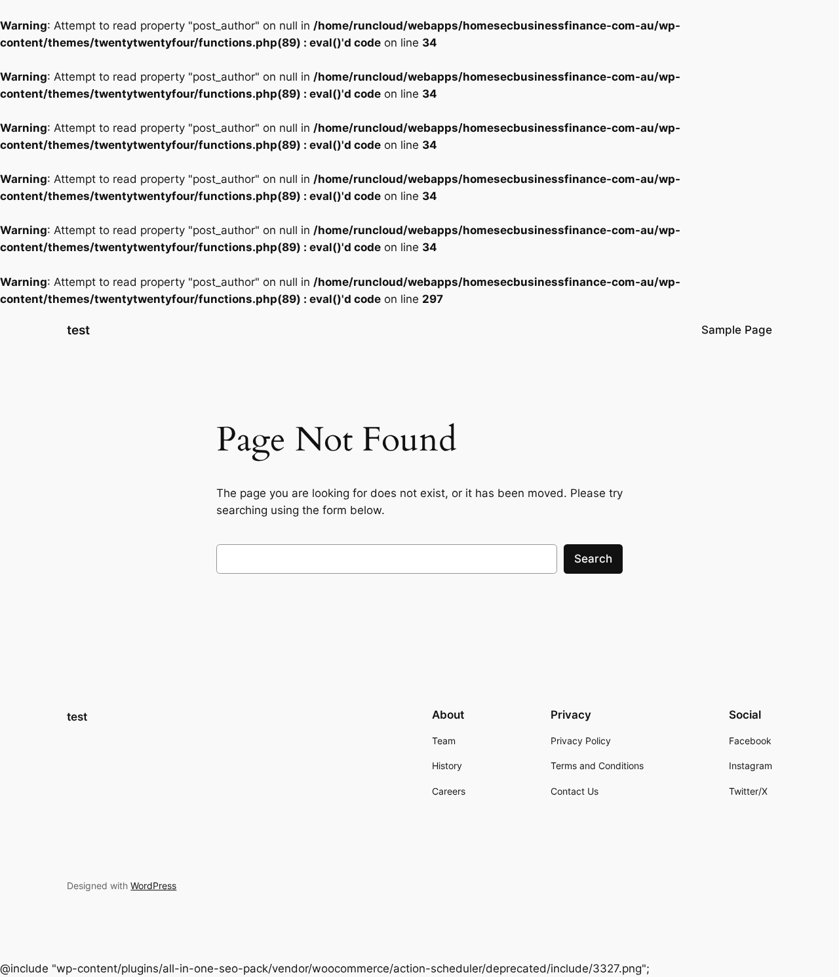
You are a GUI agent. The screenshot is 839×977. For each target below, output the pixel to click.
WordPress (153, 885)
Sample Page (736, 329)
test (78, 330)
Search (593, 558)
